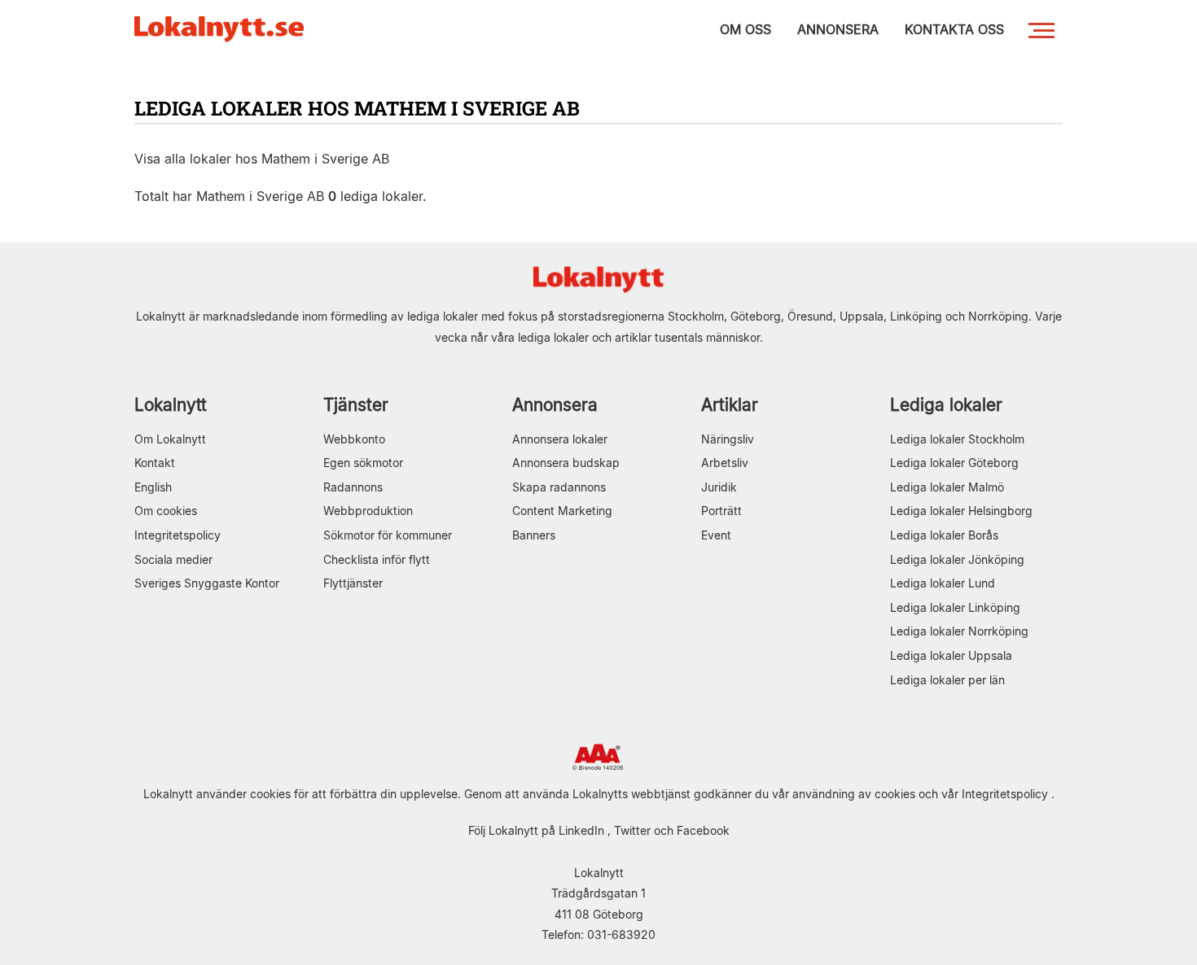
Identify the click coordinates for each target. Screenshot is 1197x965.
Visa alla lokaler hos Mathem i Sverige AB (261, 159)
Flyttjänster (353, 583)
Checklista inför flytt (376, 559)
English (153, 487)
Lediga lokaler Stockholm (957, 439)
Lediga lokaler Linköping (955, 607)
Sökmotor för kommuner (387, 535)
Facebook (703, 830)
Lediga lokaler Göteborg (954, 462)
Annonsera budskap (566, 462)
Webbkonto (354, 439)
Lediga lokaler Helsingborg (961, 510)
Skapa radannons (559, 487)
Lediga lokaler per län (947, 680)
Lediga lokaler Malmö (947, 487)
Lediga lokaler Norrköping (959, 631)
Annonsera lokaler (559, 439)
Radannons (353, 487)
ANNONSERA (838, 29)
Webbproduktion (368, 510)
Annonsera (555, 405)
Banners (533, 535)
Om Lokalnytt (170, 439)
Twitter (632, 830)
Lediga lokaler (946, 405)
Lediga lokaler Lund (942, 583)
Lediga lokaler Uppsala (951, 655)
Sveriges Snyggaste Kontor (206, 583)
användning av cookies (853, 794)
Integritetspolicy (177, 535)
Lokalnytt (170, 405)
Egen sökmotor (363, 462)
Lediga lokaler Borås (944, 535)
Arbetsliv (724, 462)
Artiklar (729, 405)
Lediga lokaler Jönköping (957, 559)
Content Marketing (562, 510)
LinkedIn (581, 830)
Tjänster (355, 405)
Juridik (719, 487)
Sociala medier (173, 559)
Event (716, 535)
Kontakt (154, 462)
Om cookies (165, 510)
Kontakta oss (954, 29)
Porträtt (721, 510)
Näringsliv (727, 439)
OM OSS (745, 29)
